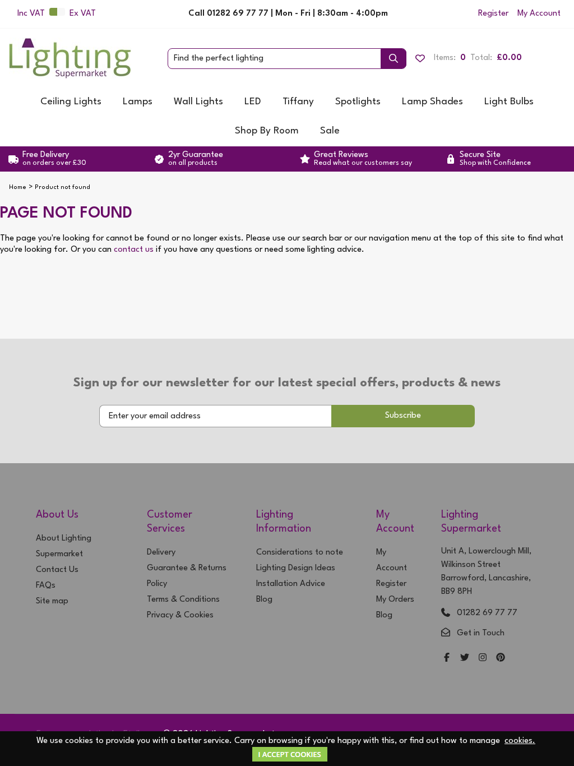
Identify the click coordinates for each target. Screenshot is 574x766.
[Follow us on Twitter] (464, 658)
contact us (134, 250)
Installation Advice (290, 584)
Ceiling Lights (70, 102)
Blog (264, 600)
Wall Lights (198, 102)
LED (252, 102)
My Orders (395, 600)
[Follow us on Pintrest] (500, 658)
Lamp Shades (432, 102)
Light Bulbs (509, 102)
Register (493, 14)
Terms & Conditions (183, 600)
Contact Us (57, 570)
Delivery (161, 552)
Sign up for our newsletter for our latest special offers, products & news (287, 383)
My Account (539, 14)
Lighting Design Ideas (295, 568)
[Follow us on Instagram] (482, 658)
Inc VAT (31, 14)
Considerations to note (299, 552)
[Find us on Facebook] (446, 658)
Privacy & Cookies (180, 615)
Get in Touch (480, 633)
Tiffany (298, 102)
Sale (330, 131)
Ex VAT (83, 14)
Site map (52, 601)
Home (17, 187)
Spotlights (358, 102)
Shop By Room (267, 131)
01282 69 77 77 (487, 613)
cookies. (519, 741)
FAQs (45, 586)
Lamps (137, 102)
